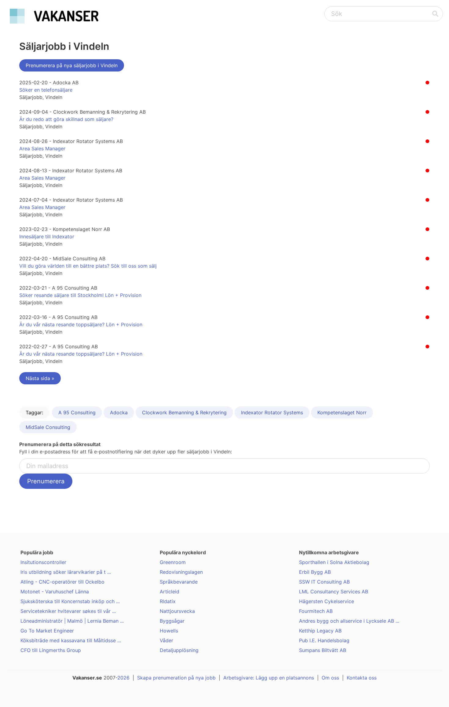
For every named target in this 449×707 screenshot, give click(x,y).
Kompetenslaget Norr (342, 412)
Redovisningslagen (181, 572)
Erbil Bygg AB (315, 572)
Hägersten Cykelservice (326, 601)
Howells (169, 631)
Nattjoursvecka (177, 611)
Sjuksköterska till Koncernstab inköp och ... (70, 601)
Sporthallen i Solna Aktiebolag (334, 562)
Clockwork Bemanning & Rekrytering (184, 412)
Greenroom (173, 562)
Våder (166, 640)
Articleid (169, 591)
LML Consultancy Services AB (333, 591)
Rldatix (168, 601)
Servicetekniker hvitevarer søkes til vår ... (68, 611)
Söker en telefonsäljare (45, 90)
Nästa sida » (40, 378)
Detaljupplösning (179, 650)
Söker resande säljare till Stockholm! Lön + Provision (80, 295)
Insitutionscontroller (43, 562)
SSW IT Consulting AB (324, 582)
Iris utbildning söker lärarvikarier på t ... (65, 572)
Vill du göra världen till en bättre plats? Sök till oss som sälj (88, 266)
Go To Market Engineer (47, 631)
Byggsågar (172, 621)
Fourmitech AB (316, 611)
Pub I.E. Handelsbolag (324, 640)
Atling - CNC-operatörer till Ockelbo (62, 582)
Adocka (119, 412)
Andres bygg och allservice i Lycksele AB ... (349, 621)
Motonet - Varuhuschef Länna (54, 591)
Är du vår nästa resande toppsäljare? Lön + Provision (80, 324)
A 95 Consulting (77, 412)
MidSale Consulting (48, 427)
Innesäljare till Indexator (46, 236)
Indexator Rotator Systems (272, 412)
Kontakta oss (362, 678)
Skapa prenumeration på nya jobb (176, 678)
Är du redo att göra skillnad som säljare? (66, 119)
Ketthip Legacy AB (320, 631)
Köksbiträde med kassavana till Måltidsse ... (70, 640)
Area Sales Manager (42, 148)
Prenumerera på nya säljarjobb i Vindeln (72, 65)
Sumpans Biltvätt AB (322, 650)
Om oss (330, 678)
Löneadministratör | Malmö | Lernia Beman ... (72, 621)
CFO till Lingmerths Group (50, 650)
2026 (123, 678)
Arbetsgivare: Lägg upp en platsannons (268, 678)
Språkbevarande (179, 582)
